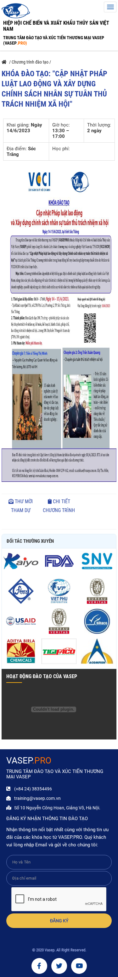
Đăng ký (59, 920)
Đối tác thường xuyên (30, 541)
